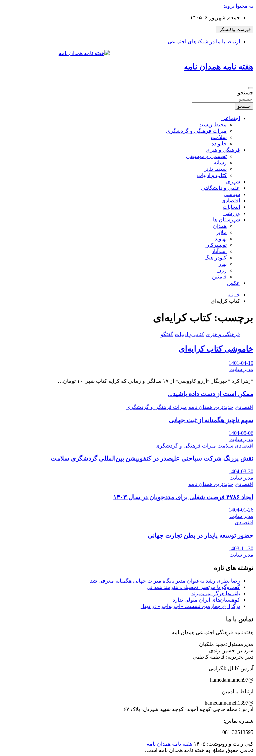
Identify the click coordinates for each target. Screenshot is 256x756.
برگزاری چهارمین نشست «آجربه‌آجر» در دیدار (190, 606)
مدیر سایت (241, 369)
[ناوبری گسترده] (250, 88)
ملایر (221, 232)
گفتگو (167, 334)
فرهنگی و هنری (223, 150)
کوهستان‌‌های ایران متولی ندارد (206, 600)
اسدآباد (219, 251)
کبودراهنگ (215, 257)
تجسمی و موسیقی (206, 156)
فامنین (219, 276)
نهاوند (221, 238)
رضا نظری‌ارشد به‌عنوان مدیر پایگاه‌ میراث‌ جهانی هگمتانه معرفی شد (165, 581)
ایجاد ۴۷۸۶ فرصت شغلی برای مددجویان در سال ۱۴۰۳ (183, 497)
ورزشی (231, 213)
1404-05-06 (241, 433)
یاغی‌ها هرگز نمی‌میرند (215, 593)
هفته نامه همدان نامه (218, 66)
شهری (233, 181)
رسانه (220, 162)
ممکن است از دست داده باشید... (210, 393)
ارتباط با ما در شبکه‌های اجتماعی (204, 41)
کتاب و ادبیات (212, 175)
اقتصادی (230, 200)
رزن (222, 270)
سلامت (219, 137)
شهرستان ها (226, 219)
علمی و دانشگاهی (220, 188)
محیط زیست (212, 124)
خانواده (219, 143)
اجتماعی (230, 118)
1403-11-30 (241, 548)
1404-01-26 (241, 510)
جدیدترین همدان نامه (210, 407)
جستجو (245, 92)
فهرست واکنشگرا (234, 29)
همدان (220, 226)
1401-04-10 (241, 363)
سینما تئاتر (215, 169)
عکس (233, 283)
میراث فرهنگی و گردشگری (196, 131)
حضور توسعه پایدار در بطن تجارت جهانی (200, 535)
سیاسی (232, 194)
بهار (223, 264)
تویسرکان (216, 245)
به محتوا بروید (238, 6)
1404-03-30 (241, 471)
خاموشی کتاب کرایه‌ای (216, 348)
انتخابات (231, 207)
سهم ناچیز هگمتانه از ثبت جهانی (211, 420)
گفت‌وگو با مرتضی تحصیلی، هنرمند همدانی (193, 587)
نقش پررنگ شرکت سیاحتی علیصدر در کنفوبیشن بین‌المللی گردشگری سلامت (152, 458)
